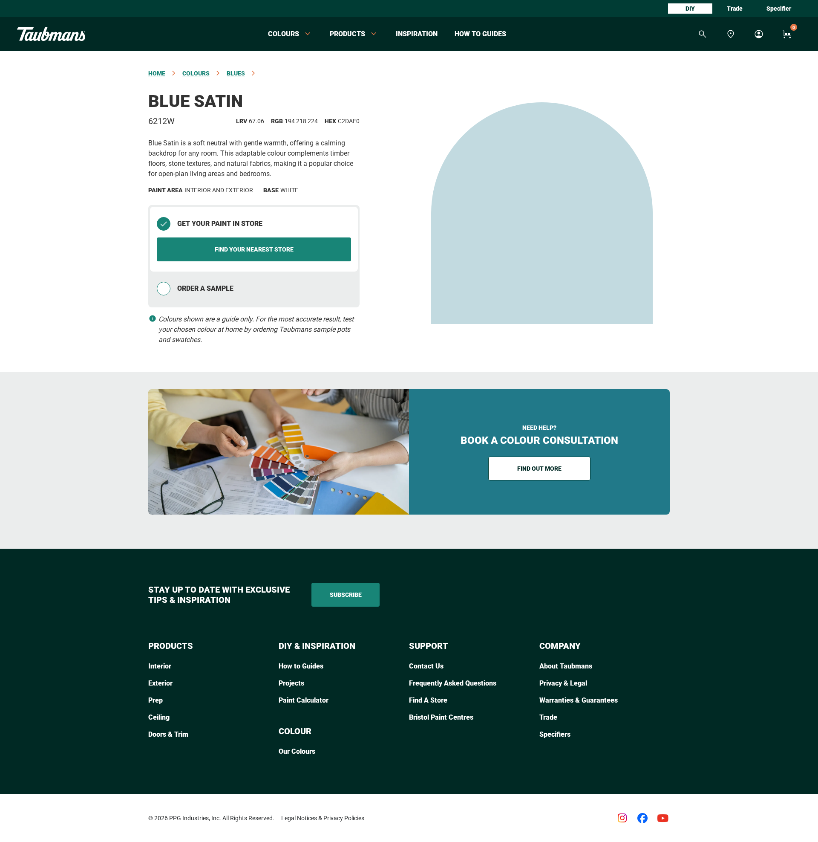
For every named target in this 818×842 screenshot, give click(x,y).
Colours (196, 73)
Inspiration (417, 34)
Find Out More (539, 468)
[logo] (51, 34)
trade (735, 8)
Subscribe (346, 594)
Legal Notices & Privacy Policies (322, 818)
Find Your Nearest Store (254, 249)
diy (690, 8)
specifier (778, 8)
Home (156, 73)
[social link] (622, 818)
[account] (759, 34)
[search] (702, 34)
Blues (236, 73)
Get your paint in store (219, 224)
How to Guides (480, 34)
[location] (730, 34)
